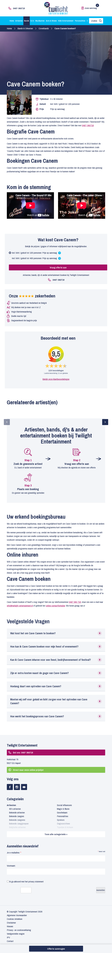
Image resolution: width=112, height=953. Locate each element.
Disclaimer (11, 922)
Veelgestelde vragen (15, 933)
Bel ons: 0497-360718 (23, 752)
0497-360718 (19, 8)
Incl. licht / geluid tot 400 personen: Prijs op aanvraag (36, 259)
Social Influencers (64, 805)
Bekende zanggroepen (19, 823)
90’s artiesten (15, 808)
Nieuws (10, 926)
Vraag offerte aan (58, 267)
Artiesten (19, 21)
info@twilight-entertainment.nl (20, 605)
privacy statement (36, 881)
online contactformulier (55, 605)
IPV (8, 937)
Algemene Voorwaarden (17, 915)
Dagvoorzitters (63, 823)
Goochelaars (62, 812)
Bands (26, 21)
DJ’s (32, 21)
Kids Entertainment (65, 21)
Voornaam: (11, 865)
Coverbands (44, 28)
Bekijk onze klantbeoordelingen (56, 379)
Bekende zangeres (17, 819)
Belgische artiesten (17, 827)
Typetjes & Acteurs (65, 827)
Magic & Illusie (63, 808)
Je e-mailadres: (14, 852)
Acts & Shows (51, 21)
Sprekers (60, 819)
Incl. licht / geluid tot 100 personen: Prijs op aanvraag (36, 253)
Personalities (80, 21)
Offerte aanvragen (56, 948)
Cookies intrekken (14, 918)
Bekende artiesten (17, 812)
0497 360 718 (75, 601)
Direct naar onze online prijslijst (28, 769)
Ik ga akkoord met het (26, 881)
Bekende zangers (16, 816)
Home (12, 21)
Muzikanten (40, 21)
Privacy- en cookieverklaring (19, 930)
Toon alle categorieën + (56, 834)
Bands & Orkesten (25, 28)
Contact (10, 941)
